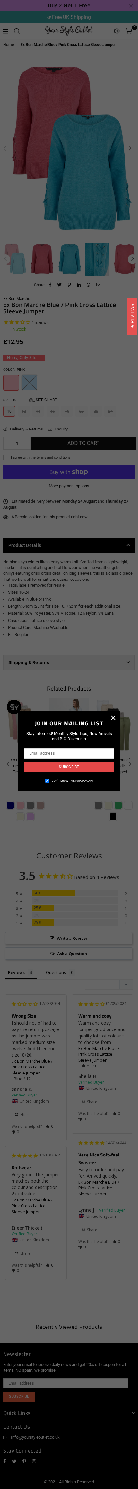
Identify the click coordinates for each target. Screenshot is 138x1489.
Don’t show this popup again (72, 780)
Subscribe (69, 767)
